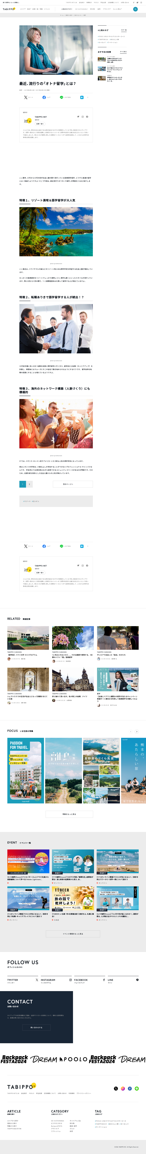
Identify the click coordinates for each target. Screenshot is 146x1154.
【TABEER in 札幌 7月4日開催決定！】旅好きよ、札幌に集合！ (73, 915)
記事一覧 (35, 9)
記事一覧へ (40, 124)
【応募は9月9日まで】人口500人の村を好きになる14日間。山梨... (114, 60)
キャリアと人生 (75, 1121)
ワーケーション (112, 42)
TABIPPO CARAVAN (14, 652)
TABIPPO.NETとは (71, 2)
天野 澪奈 (23, 703)
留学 (98, 694)
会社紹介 (82, 2)
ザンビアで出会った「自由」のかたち (111, 655)
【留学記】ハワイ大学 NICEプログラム (22, 655)
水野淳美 (69, 700)
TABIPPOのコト (103, 39)
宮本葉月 (68, 661)
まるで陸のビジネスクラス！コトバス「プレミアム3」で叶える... (115, 69)
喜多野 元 (114, 659)
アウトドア (107, 9)
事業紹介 (89, 2)
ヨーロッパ (102, 42)
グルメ (72, 1129)
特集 (41, 9)
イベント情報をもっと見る (73, 934)
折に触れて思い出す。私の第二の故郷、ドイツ (69, 696)
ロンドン (36, 501)
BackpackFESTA (56, 1126)
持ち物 (92, 9)
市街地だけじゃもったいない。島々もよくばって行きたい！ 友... (114, 79)
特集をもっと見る (69, 814)
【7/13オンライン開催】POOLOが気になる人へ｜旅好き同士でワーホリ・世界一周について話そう (117, 878)
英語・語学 (73, 1126)
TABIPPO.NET (41, 117)
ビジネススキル (56, 1123)
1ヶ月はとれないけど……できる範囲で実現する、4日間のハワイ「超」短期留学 (72, 656)
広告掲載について (113, 2)
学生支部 (103, 2)
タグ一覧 (124, 30)
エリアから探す (111, 56)
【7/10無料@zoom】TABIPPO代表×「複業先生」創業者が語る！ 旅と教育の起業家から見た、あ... (72, 878)
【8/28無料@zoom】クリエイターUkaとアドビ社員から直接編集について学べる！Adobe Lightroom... (28, 878)
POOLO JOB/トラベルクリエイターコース (112, 36)
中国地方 (109, 75)
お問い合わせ (125, 2)
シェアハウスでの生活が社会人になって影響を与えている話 (27, 697)
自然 (99, 9)
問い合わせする (36, 1027)
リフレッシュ (56, 1131)
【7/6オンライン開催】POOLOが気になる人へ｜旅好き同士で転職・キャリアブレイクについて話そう (27, 915)
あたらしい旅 (115, 39)
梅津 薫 (23, 659)
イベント (47, 9)
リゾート (27, 501)
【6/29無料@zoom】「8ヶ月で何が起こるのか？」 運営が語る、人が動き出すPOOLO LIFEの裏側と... (117, 915)
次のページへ (68, 484)
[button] (137, 732)
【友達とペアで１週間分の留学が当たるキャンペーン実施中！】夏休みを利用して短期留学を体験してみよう (117, 698)
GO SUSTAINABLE (81, 9)
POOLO (96, 2)
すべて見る (123, 52)
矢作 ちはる (113, 705)
